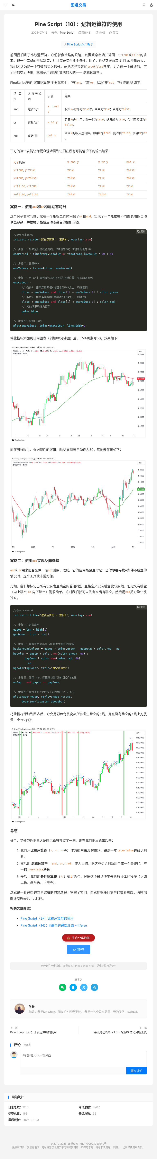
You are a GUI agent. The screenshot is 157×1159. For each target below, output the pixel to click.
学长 (32, 1006)
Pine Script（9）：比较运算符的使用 (47, 918)
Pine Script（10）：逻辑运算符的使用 (78, 24)
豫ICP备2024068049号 (93, 1143)
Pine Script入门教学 (78, 44)
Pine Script (67, 32)
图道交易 (78, 5)
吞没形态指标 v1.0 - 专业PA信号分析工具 (120, 1032)
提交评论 (136, 1070)
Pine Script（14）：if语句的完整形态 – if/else (53, 925)
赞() (114, 32)
